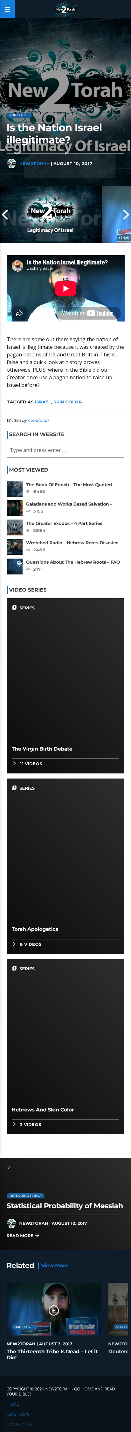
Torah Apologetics (35, 929)
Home (13, 1404)
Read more (21, 1235)
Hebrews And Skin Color (43, 1110)
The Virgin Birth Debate (42, 749)
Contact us (19, 1424)
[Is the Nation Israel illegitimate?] (51, 214)
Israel (43, 401)
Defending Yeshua (25, 1196)
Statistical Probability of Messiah (65, 1205)
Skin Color (19, 115)
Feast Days (18, 1414)
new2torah (34, 163)
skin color (67, 401)
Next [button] (126, 214)
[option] (51, 214)
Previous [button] (5, 214)
